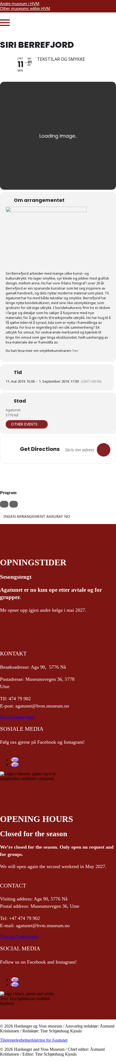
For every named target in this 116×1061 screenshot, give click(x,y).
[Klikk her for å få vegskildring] (103, 450)
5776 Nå (12, 415)
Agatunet (13, 409)
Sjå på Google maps (17, 717)
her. (76, 350)
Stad (20, 401)
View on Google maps (19, 936)
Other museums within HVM (25, 8)
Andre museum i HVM (19, 3)
